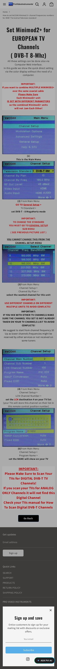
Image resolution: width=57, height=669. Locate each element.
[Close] (51, 610)
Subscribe (28, 650)
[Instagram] (27, 659)
